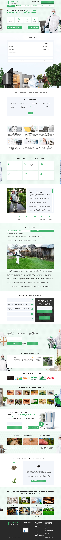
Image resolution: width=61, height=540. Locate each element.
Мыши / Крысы (23, 101)
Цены (46, 532)
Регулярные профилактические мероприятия (38, 532)
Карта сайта (47, 535)
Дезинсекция (19, 5)
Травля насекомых (38, 524)
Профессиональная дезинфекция (38, 523)
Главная (10, 5)
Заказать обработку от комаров (38, 480)
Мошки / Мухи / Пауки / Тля (46, 103)
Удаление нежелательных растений (39, 535)
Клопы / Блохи (13, 101)
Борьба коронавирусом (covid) (45, 109)
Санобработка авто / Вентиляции (24, 107)
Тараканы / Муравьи (34, 101)
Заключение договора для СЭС (25, 109)
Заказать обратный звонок (47, 2)
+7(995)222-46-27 (35, 1)
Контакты (50, 5)
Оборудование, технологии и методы (49, 530)
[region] (40, 200)
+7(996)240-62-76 (27, 522)
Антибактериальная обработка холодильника (49, 523)
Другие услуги (42, 5)
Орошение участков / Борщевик (14, 107)
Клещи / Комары (13, 103)
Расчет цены (47, 533)
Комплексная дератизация (37, 527)
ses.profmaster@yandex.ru (27, 524)
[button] (7, 362)
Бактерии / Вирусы (24, 103)
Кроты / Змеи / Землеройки (46, 101)
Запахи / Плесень (34, 103)
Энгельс (28, 527)
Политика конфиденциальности (49, 537)
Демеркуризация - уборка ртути (48, 525)
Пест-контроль (34, 106)
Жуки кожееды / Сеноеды (35, 109)
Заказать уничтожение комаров (14, 343)
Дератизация (27, 5)
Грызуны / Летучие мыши (15, 109)
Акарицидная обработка (45, 106)
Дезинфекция (35, 5)
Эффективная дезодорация (37, 529)
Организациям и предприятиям (48, 528)
